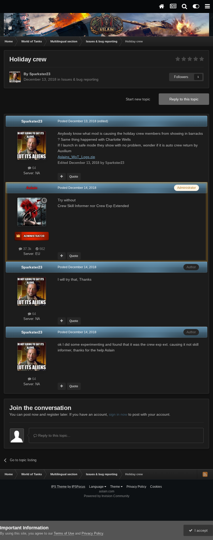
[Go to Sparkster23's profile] (15, 77)
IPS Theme (59, 486)
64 (33, 168)
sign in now (118, 414)
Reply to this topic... (53, 435)
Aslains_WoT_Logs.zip (76, 157)
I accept (200, 530)
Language (96, 486)
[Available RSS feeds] (205, 474)
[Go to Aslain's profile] (31, 212)
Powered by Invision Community (106, 496)
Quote (73, 176)
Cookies (156, 486)
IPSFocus (78, 486)
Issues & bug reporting (79, 79)
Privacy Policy (136, 486)
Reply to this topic (183, 99)
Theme (115, 486)
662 (41, 249)
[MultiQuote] (62, 176)
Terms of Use (64, 533)
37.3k (26, 249)
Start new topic (138, 99)
